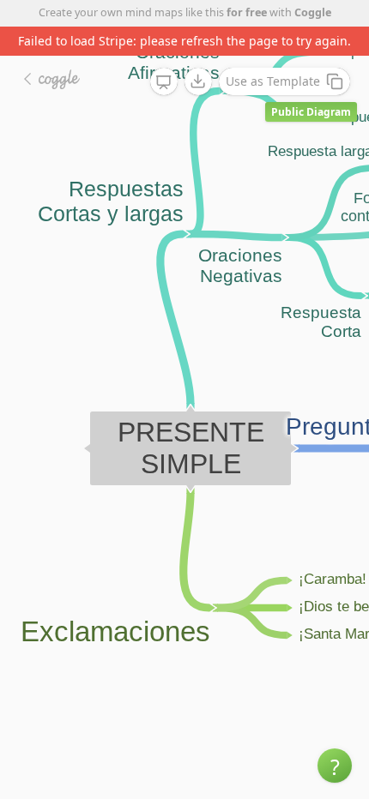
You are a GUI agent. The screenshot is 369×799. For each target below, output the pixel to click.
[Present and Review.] (164, 82)
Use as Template (273, 81)
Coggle (312, 12)
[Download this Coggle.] (198, 81)
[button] (335, 765)
